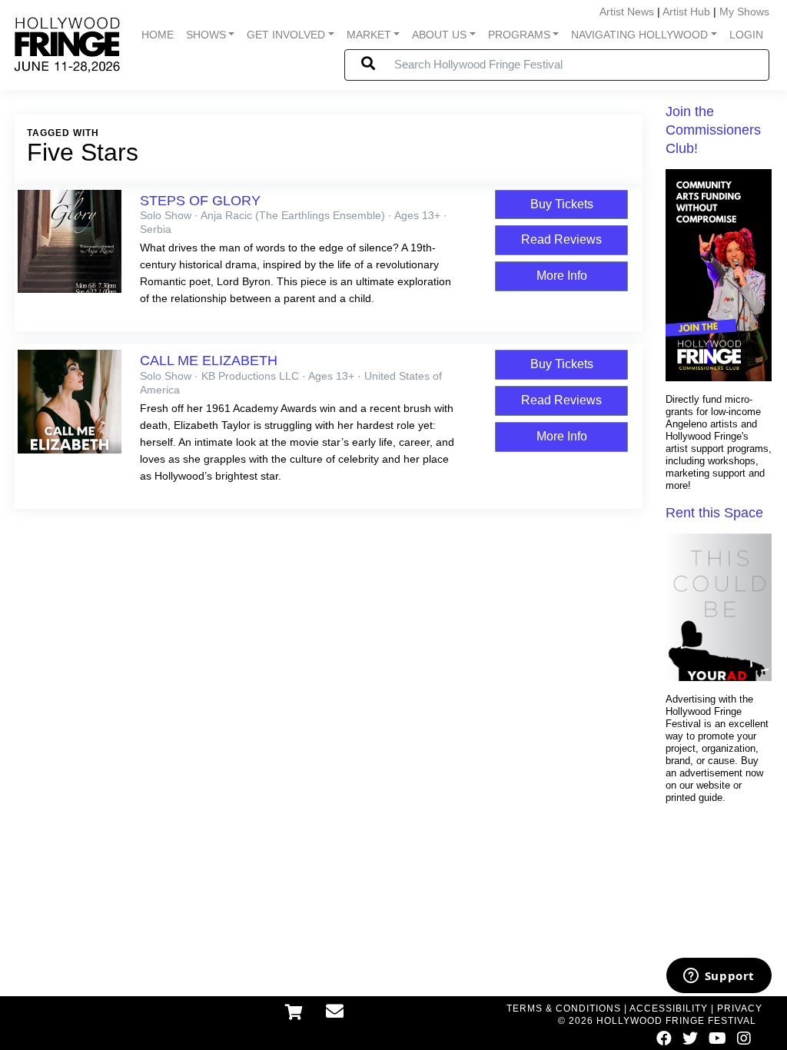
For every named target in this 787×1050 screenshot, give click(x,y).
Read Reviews (561, 239)
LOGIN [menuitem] (746, 34)
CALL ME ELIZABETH (208, 360)
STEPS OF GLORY (200, 200)
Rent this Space (714, 512)
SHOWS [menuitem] (206, 34)
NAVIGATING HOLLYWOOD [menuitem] (639, 34)
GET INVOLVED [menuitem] (286, 34)
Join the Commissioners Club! (713, 130)
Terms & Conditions (563, 1008)
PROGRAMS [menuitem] (519, 34)
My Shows (744, 11)
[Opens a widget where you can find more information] (719, 977)
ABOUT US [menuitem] (439, 34)
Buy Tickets (561, 204)
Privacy (739, 1008)
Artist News (626, 11)
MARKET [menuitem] (369, 34)
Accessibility (668, 1008)
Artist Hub (686, 11)
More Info (561, 275)
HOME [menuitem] (157, 34)
